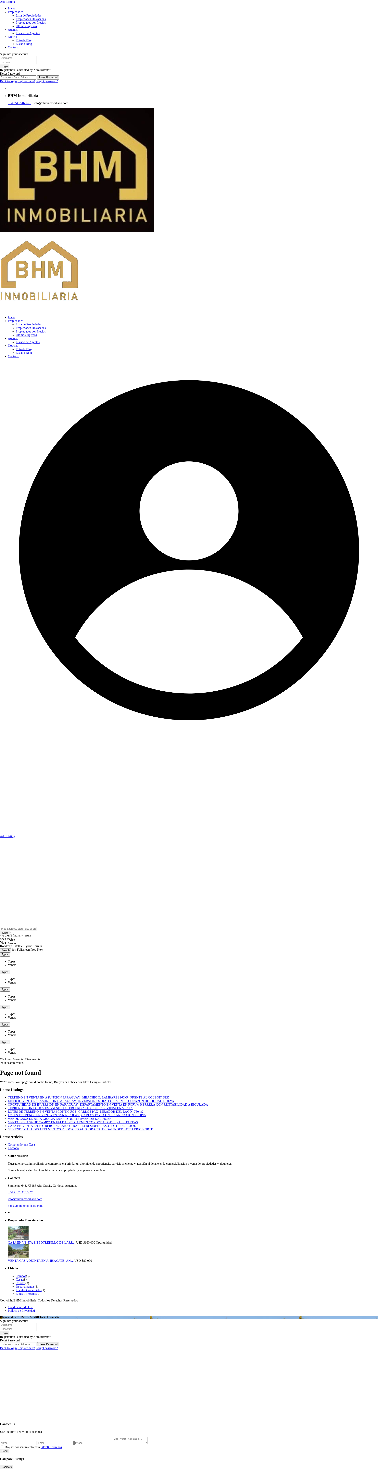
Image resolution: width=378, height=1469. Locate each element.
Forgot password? (47, 81)
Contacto (13, 47)
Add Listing (7, 1)
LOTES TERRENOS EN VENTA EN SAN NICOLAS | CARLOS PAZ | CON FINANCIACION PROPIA (77, 1115)
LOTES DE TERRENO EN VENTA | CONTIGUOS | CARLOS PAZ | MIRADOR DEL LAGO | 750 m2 (76, 1111)
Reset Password (48, 77)
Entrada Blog (24, 40)
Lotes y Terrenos (26, 1293)
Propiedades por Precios (31, 22)
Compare (7, 1466)
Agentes (13, 29)
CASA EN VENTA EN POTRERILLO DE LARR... (41, 1242)
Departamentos (25, 1286)
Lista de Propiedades (29, 15)
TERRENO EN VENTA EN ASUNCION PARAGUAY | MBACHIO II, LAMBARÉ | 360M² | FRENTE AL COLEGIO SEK (88, 1097)
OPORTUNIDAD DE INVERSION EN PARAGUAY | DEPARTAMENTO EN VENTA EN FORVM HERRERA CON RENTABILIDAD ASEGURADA (108, 1104)
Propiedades (15, 12)
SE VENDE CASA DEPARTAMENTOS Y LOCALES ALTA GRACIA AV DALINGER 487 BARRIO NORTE (80, 1129)
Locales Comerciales (29, 1290)
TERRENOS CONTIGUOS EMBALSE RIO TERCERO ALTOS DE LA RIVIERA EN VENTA (70, 1108)
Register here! (26, 81)
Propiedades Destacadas (31, 19)
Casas (19, 1279)
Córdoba (13, 1148)
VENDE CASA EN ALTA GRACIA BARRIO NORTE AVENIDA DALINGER (59, 1118)
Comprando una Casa (21, 1144)
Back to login (8, 81)
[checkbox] (2, 1447)
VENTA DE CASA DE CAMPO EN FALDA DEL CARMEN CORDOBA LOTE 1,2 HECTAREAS (73, 1122)
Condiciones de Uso (20, 1307)
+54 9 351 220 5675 (20, 1192)
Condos (20, 1283)
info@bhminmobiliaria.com (25, 1199)
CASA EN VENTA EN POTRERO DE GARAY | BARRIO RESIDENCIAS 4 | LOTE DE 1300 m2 (72, 1125)
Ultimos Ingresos (26, 26)
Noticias (13, 36)
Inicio (11, 8)
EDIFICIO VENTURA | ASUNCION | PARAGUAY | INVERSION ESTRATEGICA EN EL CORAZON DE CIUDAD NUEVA (91, 1101)
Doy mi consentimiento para (33, 1447)
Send (4, 1451)
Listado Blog (24, 43)
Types (5, 932)
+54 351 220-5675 (19, 103)
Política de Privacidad (21, 1310)
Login (5, 66)
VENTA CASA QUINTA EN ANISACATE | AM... (41, 1260)
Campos (21, 1276)
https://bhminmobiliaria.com (25, 1205)
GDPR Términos (51, 1447)
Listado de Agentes (28, 33)
